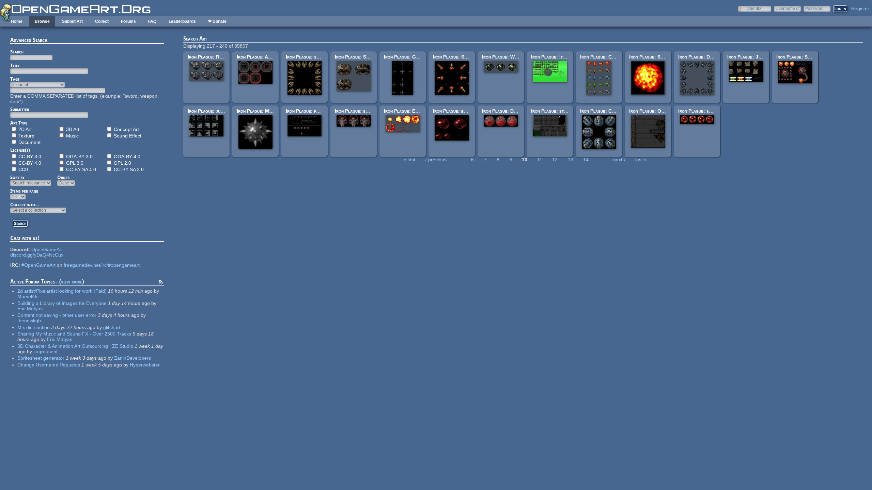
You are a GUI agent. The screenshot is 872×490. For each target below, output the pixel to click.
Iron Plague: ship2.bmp (310, 57)
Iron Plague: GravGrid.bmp (412, 57)
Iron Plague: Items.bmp (555, 57)
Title (15, 65)
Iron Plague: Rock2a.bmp (214, 57)
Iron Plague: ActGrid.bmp (264, 57)
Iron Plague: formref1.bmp (314, 111)
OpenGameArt (47, 249)
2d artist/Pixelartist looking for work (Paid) (62, 291)
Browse (42, 21)
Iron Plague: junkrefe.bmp (215, 111)
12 (555, 159)
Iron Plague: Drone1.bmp (704, 57)
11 (539, 159)
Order (63, 177)
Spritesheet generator (40, 358)
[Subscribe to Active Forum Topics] (161, 282)
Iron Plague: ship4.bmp (359, 111)
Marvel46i (27, 296)
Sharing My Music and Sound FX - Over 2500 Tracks (74, 334)
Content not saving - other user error (56, 315)
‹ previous (436, 159)
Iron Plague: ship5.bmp (702, 111)
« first (409, 159)
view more (71, 281)
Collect (102, 21)
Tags (14, 79)
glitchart (111, 327)
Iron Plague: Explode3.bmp (412, 111)
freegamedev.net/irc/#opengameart (102, 265)
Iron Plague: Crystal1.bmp (608, 57)
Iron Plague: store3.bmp (557, 111)
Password (814, 8)
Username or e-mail (788, 8)
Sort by (17, 177)
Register (860, 8)
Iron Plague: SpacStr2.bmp (363, 57)
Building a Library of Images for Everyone (62, 303)
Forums (128, 21)
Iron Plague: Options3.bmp (657, 111)
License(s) (20, 150)
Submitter (19, 109)
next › (619, 159)
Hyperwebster (145, 365)
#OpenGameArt (38, 265)
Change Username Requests (48, 365)
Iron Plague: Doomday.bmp (510, 111)
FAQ (152, 21)
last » (641, 159)
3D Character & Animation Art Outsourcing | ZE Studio (75, 346)
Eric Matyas (30, 308)
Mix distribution (33, 327)
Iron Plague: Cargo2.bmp (607, 111)
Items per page (24, 191)
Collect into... (24, 204)
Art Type (18, 123)
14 (586, 159)
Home (16, 21)
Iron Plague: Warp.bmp (506, 57)
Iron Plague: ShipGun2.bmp (461, 57)
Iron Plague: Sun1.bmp (653, 57)
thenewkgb (29, 320)
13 (570, 159)
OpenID (754, 8)
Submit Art (72, 21)
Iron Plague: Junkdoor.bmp (755, 57)
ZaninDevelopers (132, 358)
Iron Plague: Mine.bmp (260, 111)
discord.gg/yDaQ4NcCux (36, 255)
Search (17, 51)
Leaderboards (182, 21)
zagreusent (45, 351)
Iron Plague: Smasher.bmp (803, 57)
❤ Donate (217, 21)
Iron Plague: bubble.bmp (458, 111)
